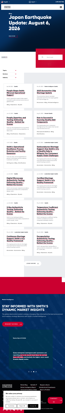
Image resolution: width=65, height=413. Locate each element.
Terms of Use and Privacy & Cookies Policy (42, 408)
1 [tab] (28, 371)
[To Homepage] (7, 7)
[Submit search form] (42, 57)
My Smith (33, 385)
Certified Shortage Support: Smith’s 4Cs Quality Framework (46, 180)
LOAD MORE (31, 263)
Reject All (22, 406)
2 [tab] (31, 371)
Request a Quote (45, 385)
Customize (11, 406)
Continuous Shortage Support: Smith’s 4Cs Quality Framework (16, 239)
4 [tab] (36, 371)
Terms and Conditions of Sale (28, 389)
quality (3, 57)
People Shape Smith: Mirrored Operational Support (16, 93)
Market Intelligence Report (28, 387)
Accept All (33, 406)
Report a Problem (45, 389)
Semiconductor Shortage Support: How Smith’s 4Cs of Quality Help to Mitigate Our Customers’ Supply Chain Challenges (48, 151)
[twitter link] (10, 410)
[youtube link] (21, 410)
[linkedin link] (7, 410)
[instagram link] (18, 410)
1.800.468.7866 (59, 1)
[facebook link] (3, 410)
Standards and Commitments (47, 387)
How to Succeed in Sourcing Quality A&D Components (46, 120)
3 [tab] (33, 371)
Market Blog (23, 385)
